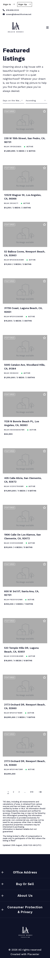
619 (31, 792)
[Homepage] (15, 27)
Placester (33, 954)
